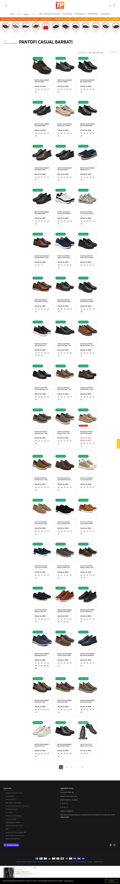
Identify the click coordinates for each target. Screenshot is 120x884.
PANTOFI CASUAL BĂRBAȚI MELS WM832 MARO (42, 169)
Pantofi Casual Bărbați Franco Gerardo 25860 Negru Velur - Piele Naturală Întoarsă (63, 522)
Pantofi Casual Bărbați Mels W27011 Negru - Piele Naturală (64, 344)
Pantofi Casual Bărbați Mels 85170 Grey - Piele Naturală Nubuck (63, 432)
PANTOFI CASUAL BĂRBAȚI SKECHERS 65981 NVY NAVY (42, 654)
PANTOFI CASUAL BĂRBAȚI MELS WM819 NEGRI (42, 212)
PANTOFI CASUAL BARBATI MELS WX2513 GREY (42, 701)
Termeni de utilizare (69, 861)
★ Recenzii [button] (118, 443)
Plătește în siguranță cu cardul (14, 825)
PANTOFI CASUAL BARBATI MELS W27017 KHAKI (87, 701)
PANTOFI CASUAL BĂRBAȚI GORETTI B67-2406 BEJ (64, 125)
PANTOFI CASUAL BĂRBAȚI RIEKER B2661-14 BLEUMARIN (87, 169)
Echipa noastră (9, 796)
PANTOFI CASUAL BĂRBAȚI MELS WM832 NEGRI (87, 81)
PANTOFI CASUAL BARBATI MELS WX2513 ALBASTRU (87, 654)
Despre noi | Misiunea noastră (13, 793)
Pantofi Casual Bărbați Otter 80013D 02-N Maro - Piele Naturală (42, 300)
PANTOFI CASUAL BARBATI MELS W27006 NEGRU (64, 745)
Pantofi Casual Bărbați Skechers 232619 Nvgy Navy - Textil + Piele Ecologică (63, 256)
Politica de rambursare (43, 861)
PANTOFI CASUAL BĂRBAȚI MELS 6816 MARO (42, 81)
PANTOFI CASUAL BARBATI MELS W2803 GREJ (64, 701)
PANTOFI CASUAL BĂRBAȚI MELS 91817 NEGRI (64, 81)
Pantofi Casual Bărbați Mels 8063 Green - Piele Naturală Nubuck (41, 479)
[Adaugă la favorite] (49, 58)
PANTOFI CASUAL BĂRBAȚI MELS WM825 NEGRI (42, 125)
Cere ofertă (8, 812)
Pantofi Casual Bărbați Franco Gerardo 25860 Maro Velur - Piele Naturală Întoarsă (87, 522)
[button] (6, 5)
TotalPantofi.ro (23, 861)
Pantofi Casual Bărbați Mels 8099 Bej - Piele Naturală (86, 432)
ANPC (7, 829)
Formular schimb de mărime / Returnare (17, 806)
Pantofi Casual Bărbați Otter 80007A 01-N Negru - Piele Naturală (87, 300)
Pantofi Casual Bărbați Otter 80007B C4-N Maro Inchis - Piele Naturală (64, 300)
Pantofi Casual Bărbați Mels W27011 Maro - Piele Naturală (87, 344)
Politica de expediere (81, 861)
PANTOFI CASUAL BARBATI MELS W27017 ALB (42, 745)
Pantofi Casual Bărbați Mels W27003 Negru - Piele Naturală (42, 388)
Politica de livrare (10, 799)
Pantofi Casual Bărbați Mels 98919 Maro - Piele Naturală (86, 388)
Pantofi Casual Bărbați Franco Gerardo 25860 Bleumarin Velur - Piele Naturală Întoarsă (41, 566)
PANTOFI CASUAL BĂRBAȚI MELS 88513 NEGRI (64, 169)
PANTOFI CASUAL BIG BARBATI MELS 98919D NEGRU (86, 745)
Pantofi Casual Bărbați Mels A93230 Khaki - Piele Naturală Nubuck (64, 388)
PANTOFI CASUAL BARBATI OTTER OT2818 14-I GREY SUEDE (64, 654)
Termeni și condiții (10, 819)
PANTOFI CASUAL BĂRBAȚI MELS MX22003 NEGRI (87, 125)
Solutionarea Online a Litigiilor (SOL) (15, 832)
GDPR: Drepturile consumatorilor (15, 835)
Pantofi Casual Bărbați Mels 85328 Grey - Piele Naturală (41, 432)
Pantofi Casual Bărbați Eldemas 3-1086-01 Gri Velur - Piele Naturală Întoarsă (63, 566)
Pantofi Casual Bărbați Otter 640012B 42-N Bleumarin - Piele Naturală (42, 344)
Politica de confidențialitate (13, 816)
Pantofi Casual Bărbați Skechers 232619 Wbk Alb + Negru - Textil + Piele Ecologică (64, 212)
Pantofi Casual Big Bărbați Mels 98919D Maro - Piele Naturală (42, 256)
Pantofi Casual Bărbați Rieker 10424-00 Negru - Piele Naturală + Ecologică (87, 256)
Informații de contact (99, 861)
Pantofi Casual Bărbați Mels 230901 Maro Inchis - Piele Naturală (64, 479)
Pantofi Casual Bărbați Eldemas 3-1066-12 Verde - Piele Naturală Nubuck (87, 566)
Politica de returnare (11, 809)
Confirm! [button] (111, 881)
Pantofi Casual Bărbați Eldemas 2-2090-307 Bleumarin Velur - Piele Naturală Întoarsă (41, 610)
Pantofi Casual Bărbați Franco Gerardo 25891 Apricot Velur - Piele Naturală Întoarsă (41, 522)
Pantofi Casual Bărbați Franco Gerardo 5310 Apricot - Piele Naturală (86, 479)
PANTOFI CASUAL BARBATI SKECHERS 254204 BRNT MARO (64, 610)
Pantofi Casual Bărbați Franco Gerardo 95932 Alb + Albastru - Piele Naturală (87, 212)
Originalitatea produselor (12, 822)
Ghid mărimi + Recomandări (13, 803)
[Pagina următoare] (87, 767)
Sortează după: (81, 52)
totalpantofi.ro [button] (69, 881)
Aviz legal (89, 861)
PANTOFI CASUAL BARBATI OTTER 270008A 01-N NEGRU (87, 610)
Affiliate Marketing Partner (13, 839)
